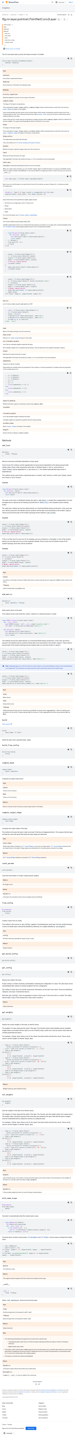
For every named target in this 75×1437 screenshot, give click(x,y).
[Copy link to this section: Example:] (10, 483)
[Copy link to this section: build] (9, 720)
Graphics (6, 8)
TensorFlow (5, 14)
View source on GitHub (13, 49)
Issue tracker (42, 1406)
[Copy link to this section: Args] (8, 71)
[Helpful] (68, 14)
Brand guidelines (43, 1415)
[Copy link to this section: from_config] (15, 903)
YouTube (4, 1418)
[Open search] (52, 2)
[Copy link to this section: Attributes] (10, 90)
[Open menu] (3, 2)
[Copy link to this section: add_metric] (14, 594)
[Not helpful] (71, 14)
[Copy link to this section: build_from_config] (20, 745)
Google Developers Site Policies (48, 1392)
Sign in (71, 2)
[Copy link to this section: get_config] (13, 968)
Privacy (10, 1424)
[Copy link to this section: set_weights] (15, 1095)
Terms (4, 1424)
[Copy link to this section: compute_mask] (16, 763)
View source (6, 724)
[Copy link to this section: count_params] (16, 863)
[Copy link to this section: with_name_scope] (19, 1198)
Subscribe (31, 1428)
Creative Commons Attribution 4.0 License (52, 1390)
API (27, 14)
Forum (4, 1409)
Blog (3, 1406)
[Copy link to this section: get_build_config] (19, 954)
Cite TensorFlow (43, 1418)
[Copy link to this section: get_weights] (15, 1012)
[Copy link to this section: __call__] (12, 1284)
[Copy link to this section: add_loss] (12, 445)
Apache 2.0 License (24, 1392)
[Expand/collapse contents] (12, 25)
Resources (13, 14)
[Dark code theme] (68, 58)
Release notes (43, 1409)
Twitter (4, 1415)
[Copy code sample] (71, 58)
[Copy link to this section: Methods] (13, 441)
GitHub (4, 1412)
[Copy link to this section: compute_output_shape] (23, 813)
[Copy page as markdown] (64, 19)
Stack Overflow (43, 1412)
